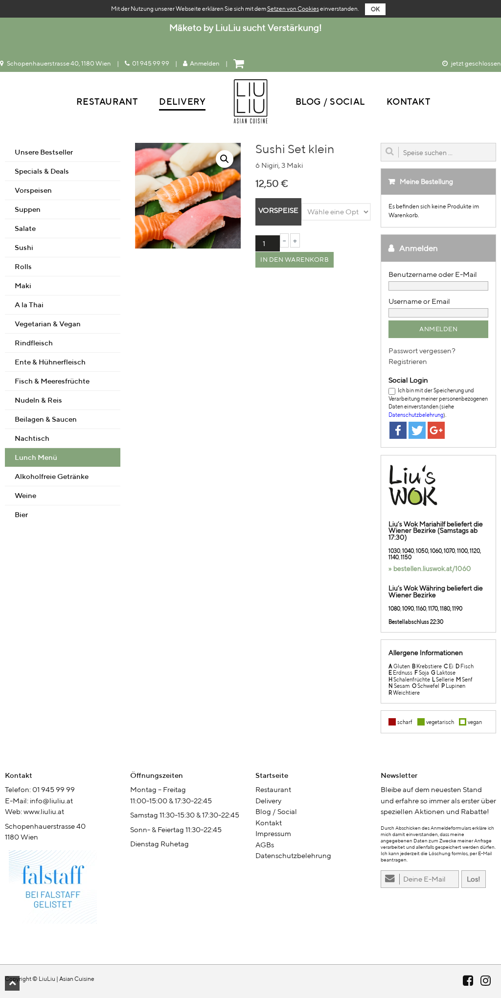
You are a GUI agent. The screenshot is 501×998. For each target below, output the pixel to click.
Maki (23, 285)
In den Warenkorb (294, 259)
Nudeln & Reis (38, 400)
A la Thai (29, 304)
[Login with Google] (436, 430)
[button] (12, 983)
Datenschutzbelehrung (415, 414)
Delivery (182, 101)
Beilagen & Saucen (46, 419)
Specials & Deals (42, 171)
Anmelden (205, 63)
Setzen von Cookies (293, 8)
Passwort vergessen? (421, 350)
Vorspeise (278, 210)
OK (375, 9)
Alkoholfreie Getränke (52, 476)
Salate (25, 228)
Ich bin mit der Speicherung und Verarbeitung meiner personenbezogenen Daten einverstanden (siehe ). (438, 402)
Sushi (24, 247)
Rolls (23, 266)
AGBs (264, 844)
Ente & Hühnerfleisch (50, 362)
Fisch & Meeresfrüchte (52, 381)
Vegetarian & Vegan (48, 323)
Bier (21, 514)
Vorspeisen (33, 190)
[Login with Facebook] (398, 430)
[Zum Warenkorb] (239, 63)
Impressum (273, 833)
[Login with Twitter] (417, 430)
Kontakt (408, 101)
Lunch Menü (36, 457)
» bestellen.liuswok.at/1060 (429, 568)
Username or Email (419, 301)
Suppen (28, 209)
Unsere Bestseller (44, 152)
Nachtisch (32, 438)
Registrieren (407, 361)
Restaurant (107, 101)
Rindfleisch (34, 343)
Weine (25, 495)
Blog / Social (330, 101)
